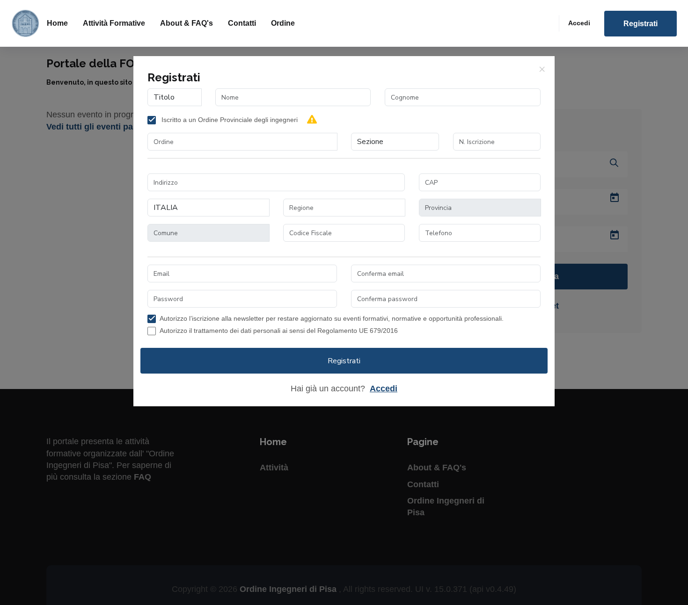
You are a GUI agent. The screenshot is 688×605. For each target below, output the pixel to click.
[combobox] (242, 142)
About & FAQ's (186, 23)
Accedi (579, 23)
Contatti (242, 23)
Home (57, 23)
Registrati (640, 24)
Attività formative (114, 23)
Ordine (283, 23)
